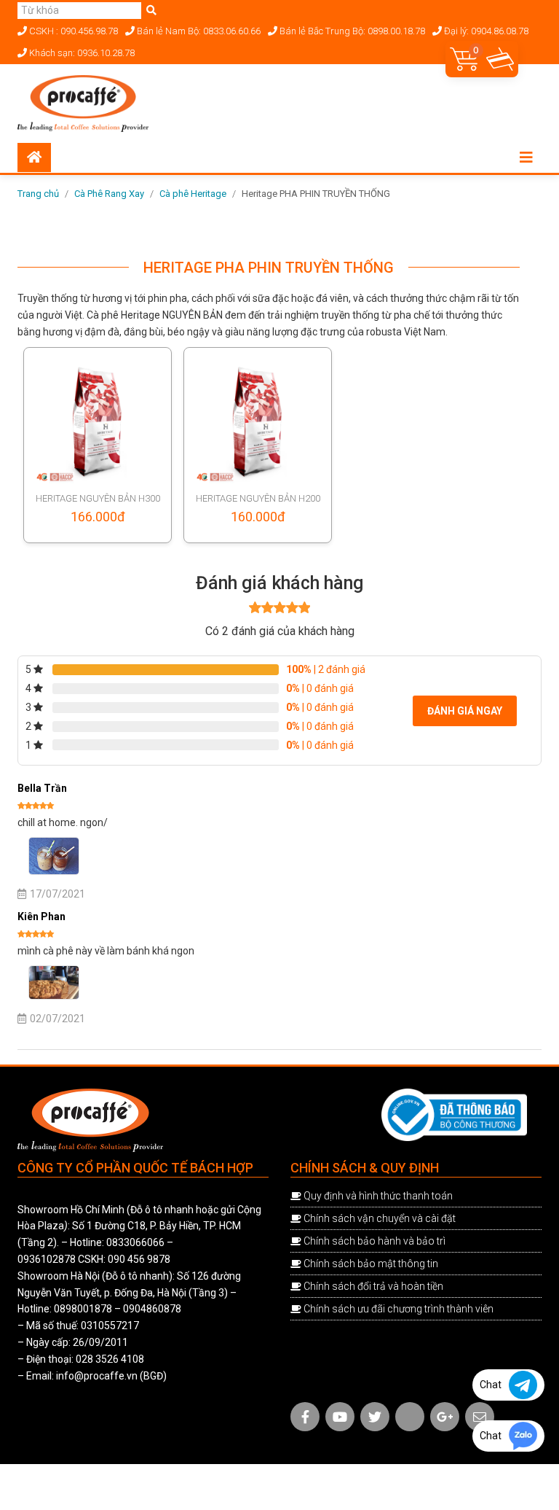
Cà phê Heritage (192, 193)
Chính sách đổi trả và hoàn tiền (373, 1286)
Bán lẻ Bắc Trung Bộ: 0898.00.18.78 (351, 31)
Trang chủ (38, 193)
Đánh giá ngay (464, 711)
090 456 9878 (139, 1259)
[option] (268, 225)
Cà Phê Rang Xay (109, 193)
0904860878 (152, 1309)
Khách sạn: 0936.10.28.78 (81, 52)
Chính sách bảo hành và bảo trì (374, 1241)
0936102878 (46, 1259)
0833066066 (135, 1242)
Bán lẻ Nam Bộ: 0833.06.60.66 (198, 31)
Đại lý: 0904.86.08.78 (485, 31)
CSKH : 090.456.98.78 (72, 31)
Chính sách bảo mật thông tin (371, 1263)
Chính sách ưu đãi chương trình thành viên (398, 1309)
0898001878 (83, 1309)
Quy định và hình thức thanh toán (378, 1196)
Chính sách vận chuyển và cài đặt (380, 1218)
